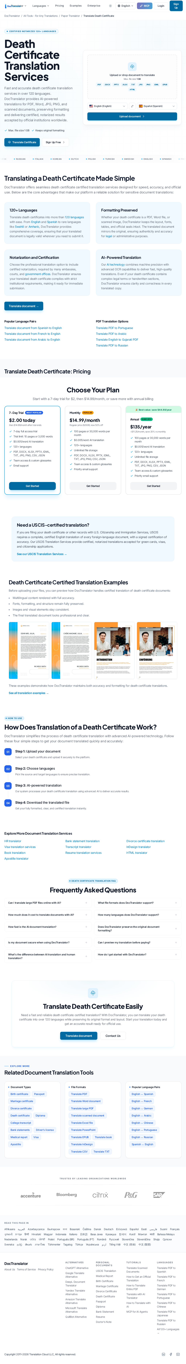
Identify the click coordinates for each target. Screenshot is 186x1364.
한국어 (122, 1234)
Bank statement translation (82, 841)
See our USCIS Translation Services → (42, 554)
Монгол (142, 1234)
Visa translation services (20, 847)
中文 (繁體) (145, 1244)
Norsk (23, 1239)
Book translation (14, 853)
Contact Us (113, 1036)
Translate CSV (79, 1151)
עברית (18, 1234)
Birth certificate (19, 1093)
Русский (114, 1239)
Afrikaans (9, 1229)
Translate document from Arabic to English (32, 339)
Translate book (103, 1137)
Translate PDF (79, 1093)
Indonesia (61, 1234)
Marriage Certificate (107, 1286)
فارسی (153, 1229)
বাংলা (65, 1229)
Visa (36, 1137)
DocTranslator (16, 1263)
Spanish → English (142, 1144)
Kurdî (132, 1234)
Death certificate (20, 1115)
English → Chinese (142, 1122)
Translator (17, 5)
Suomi (163, 1229)
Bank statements (20, 1129)
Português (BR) (65, 1239)
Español (134, 1229)
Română (101, 1239)
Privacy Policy (46, 1269)
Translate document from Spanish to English (33, 328)
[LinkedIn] (163, 1354)
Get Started (32, 485)
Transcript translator (78, 847)
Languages (39, 5)
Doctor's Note (104, 1321)
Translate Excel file (82, 1122)
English (36, 222)
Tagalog (67, 1244)
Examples (76, 5)
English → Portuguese (144, 1129)
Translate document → (24, 306)
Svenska (9, 1244)
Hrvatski (36, 1234)
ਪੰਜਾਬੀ (42, 1239)
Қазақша (111, 1234)
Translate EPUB (79, 1137)
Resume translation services (83, 853)
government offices (37, 274)
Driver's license (45, 1129)
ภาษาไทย (40, 1244)
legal (109, 236)
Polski (51, 1239)
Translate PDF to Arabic (111, 334)
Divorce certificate (21, 1108)
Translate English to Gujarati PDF (117, 339)
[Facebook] (170, 1354)
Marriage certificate (22, 1101)
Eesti (144, 1229)
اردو (104, 1244)
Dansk (97, 1229)
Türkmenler (54, 1244)
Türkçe (79, 1244)
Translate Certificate (24, 142)
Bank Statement (105, 1311)
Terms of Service (26, 1269)
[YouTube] (178, 1354)
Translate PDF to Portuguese (114, 328)
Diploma (40, 1115)
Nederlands (10, 1239)
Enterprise (94, 5)
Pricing (59, 5)
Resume (100, 1316)
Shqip (156, 1239)
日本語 (84, 1234)
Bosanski (75, 1229)
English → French (142, 1101)
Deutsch (108, 1229)
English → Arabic (141, 1115)
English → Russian (142, 1137)
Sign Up (176, 5)
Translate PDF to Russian (112, 345)
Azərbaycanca (36, 1229)
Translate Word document (85, 1101)
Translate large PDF (82, 1108)
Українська (92, 1244)
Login (161, 5)
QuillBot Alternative (76, 1316)
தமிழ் (19, 1244)
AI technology (116, 264)
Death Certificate (105, 1296)
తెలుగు (28, 1244)
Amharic (34, 226)
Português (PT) (85, 1239)
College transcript (21, 1122)
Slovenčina (128, 1239)
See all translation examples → (29, 693)
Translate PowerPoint (83, 1129)
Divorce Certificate (106, 1291)
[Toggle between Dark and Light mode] (110, 5)
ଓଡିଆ (33, 1239)
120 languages (74, 217)
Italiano (73, 1234)
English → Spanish (142, 1093)
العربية (21, 1229)
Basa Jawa (96, 1234)
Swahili (19, 226)
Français (174, 1229)
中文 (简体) (130, 1244)
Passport (39, 1093)
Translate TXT (102, 1151)
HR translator (12, 841)
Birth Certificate (104, 1281)
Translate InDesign (81, 1144)
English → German (142, 1108)
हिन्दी (27, 1234)
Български (53, 1229)
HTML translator (136, 853)
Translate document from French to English (32, 334)
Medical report (19, 1137)
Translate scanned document (87, 1115)
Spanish (52, 222)
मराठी (152, 1234)
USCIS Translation (106, 1270)
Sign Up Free (53, 142)
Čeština (87, 1229)
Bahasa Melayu (166, 1234)
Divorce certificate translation (145, 841)
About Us (9, 1269)
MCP (146, 5)
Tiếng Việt (115, 1244)
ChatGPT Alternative (76, 1267)
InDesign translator (138, 847)
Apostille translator (16, 858)
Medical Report (104, 1275)
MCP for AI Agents (136, 1311)
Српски (167, 1239)
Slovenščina (143, 1239)
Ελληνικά (121, 1229)
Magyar (48, 1234)
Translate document (78, 1036)
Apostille (16, 1144)
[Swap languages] (132, 106)
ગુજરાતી (8, 1234)
